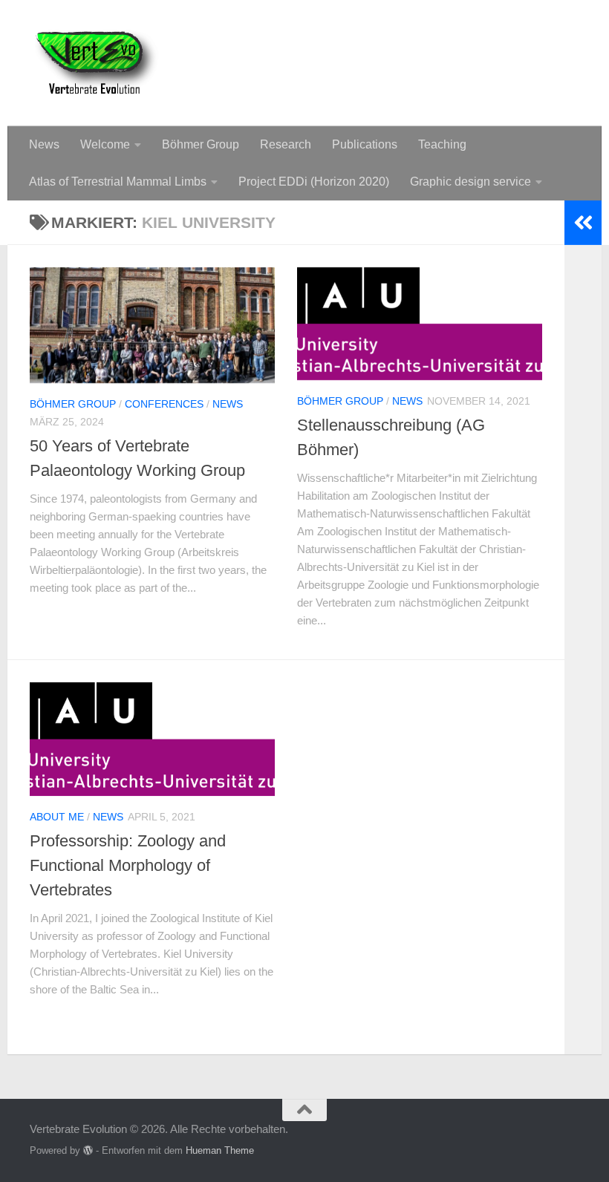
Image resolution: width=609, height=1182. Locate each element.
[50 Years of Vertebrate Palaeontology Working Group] (152, 325)
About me (57, 817)
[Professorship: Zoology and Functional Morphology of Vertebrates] (152, 738)
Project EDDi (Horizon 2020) (313, 181)
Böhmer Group (200, 144)
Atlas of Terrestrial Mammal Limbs (117, 181)
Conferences (164, 404)
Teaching (442, 144)
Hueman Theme (220, 1150)
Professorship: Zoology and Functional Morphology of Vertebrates (128, 865)
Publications (364, 144)
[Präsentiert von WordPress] (88, 1150)
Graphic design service (470, 181)
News (44, 144)
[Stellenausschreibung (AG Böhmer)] (419, 323)
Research (285, 144)
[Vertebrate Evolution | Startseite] (96, 63)
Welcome (105, 144)
